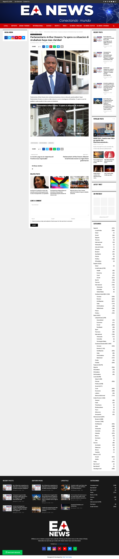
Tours (96, 409)
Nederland (99, 357)
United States (100, 291)
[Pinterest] (59, 548)
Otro (96, 440)
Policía (97, 256)
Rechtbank (99, 327)
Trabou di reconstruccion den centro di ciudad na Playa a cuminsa (50, 509)
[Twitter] (49, 548)
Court (98, 275)
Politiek (97, 362)
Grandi (97, 457)
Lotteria (97, 393)
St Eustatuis (97, 369)
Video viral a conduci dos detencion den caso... (97, 176)
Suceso (48, 26)
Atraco (97, 449)
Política (97, 259)
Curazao (97, 249)
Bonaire (97, 251)
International (98, 284)
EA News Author (35, 42)
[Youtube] (64, 548)
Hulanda (97, 433)
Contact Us (26, 1)
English (95, 263)
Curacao (99, 296)
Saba (98, 303)
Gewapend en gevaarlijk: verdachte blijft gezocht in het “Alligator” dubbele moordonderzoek (108, 56)
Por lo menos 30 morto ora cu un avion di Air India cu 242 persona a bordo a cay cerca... (78, 496)
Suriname (97, 438)
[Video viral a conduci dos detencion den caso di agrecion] (99, 168)
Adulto (97, 459)
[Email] (70, 548)
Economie (99, 322)
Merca (97, 435)
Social (97, 235)
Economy (99, 273)
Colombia (99, 289)
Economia (98, 391)
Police (97, 310)
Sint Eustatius (100, 306)
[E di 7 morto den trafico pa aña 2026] (109, 168)
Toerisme (97, 332)
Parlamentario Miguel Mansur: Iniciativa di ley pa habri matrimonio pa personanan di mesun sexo (58, 193)
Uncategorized (97, 468)
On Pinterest (98, 194)
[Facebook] (44, 548)
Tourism (97, 282)
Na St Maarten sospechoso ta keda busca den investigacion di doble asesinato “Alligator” (108, 40)
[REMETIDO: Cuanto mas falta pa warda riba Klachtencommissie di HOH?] (104, 130)
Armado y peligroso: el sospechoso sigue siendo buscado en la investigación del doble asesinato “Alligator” (108, 87)
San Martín (98, 254)
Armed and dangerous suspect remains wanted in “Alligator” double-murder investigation (108, 71)
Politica (32, 34)
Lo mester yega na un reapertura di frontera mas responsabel (41, 158)
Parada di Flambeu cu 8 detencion (77, 505)
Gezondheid (100, 320)
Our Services (18, 1)
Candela (97, 452)
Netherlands (100, 308)
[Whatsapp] (75, 548)
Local (6, 26)
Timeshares (98, 405)
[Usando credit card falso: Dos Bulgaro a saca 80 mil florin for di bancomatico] (65, 487)
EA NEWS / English (76, 26)
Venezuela (98, 244)
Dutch (95, 315)
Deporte (14, 26)
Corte (96, 388)
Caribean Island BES (100, 294)
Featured (36, 34)
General (97, 400)
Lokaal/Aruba (98, 317)
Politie (97, 360)
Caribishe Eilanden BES (101, 343)
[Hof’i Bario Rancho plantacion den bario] (109, 154)
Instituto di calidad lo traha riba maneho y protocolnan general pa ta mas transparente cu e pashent (39, 192)
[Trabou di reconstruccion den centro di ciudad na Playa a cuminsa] (36, 510)
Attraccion (98, 412)
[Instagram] (54, 548)
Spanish (96, 228)
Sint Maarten (100, 301)
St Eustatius (98, 261)
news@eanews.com (62, 544)
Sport (96, 329)
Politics (97, 313)
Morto (57, 26)
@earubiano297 (104, 217)
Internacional (38, 26)
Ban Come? (97, 464)
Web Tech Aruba (67, 557)
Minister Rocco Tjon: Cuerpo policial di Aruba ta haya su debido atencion (79, 192)
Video (65, 26)
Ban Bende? (97, 466)
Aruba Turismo (24, 26)
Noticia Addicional (100, 395)
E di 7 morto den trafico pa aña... (108, 174)
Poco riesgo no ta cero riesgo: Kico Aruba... (98, 161)
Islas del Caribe (99, 247)
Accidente (97, 445)
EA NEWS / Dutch (89, 26)
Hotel (96, 402)
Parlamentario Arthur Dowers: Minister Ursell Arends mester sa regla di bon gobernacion (76, 159)
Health (98, 270)
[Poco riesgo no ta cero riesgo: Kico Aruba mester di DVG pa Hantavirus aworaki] (99, 154)
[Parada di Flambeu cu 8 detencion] (65, 507)
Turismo (97, 240)
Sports (97, 280)
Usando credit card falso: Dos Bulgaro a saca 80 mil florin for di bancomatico (79, 486)
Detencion (97, 447)
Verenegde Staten (101, 341)
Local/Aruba (98, 230)
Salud (96, 232)
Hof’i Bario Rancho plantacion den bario (109, 161)
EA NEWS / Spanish (103, 26)
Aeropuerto (98, 414)
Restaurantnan (99, 407)
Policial (97, 381)
